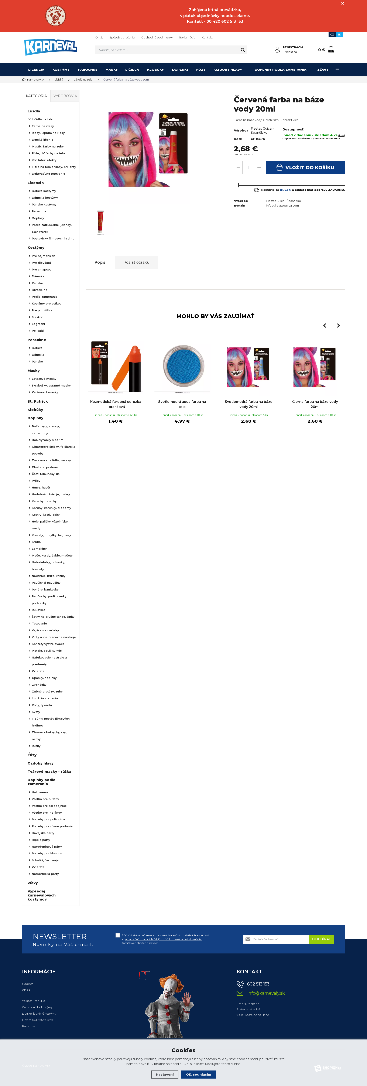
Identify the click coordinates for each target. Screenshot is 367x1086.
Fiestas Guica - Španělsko (262, 130)
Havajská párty (43, 833)
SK (339, 34)
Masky (112, 70)
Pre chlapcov (41, 269)
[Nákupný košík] (331, 49)
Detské (37, 348)
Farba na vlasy (43, 126)
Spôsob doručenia (122, 37)
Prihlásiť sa (290, 52)
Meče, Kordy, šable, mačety (52, 555)
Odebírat (321, 939)
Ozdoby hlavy (228, 70)
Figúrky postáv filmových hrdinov (51, 722)
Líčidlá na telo (42, 119)
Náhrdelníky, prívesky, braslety (48, 566)
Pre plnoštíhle (42, 310)
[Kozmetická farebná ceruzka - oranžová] (115, 367)
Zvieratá (38, 671)
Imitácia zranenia (45, 698)
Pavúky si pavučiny (46, 582)
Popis (100, 262)
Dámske (38, 276)
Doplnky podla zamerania (280, 70)
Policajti (38, 330)
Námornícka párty (45, 873)
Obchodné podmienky (157, 37)
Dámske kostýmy (45, 197)
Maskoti (38, 317)
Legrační (38, 324)
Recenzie (28, 1026)
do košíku (309, 167)
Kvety (36, 712)
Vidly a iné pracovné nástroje (54, 637)
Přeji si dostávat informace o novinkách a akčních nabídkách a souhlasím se (166, 939)
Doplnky (180, 70)
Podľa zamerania (45, 296)
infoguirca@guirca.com (282, 205)
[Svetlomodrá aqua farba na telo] (182, 367)
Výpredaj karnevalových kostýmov (42, 895)
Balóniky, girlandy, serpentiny (46, 430)
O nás (99, 37)
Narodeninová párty (47, 846)
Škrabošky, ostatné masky (51, 385)
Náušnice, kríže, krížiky (48, 576)
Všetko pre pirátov (45, 799)
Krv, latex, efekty (44, 160)
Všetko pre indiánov (47, 812)
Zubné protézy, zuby (47, 691)
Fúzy (201, 70)
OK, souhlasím (198, 1074)
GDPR (26, 990)
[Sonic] (55, 16)
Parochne (87, 70)
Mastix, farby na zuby (48, 146)
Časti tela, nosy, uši (46, 474)
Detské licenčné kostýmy (39, 1013)
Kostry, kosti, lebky (46, 514)
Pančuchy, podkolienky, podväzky (49, 600)
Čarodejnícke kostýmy (37, 1007)
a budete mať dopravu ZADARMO (318, 189)
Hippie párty (41, 839)
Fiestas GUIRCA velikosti (38, 1020)
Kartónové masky (45, 392)
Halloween (40, 792)
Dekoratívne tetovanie (48, 173)
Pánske (37, 283)
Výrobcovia (65, 96)
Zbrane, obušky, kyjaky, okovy (49, 736)
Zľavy (323, 70)
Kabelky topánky (44, 501)
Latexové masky (44, 378)
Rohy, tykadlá (42, 705)
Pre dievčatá (41, 262)
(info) (341, 135)
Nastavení (165, 1074)
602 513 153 (258, 984)
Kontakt (207, 37)
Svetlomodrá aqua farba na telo (182, 404)
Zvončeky (39, 684)
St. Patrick (38, 401)
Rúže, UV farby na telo (48, 153)
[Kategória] (337, 69)
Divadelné (39, 290)
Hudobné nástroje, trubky (51, 494)
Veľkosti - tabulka (33, 1000)
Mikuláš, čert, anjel (45, 860)
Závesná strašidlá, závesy (51, 460)
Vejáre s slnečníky (45, 630)
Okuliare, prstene (45, 467)
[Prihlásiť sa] (277, 50)
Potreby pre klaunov (47, 853)
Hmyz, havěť (41, 487)
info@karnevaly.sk (266, 993)
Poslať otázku (136, 262)
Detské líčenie (42, 139)
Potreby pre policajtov (48, 819)
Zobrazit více (290, 120)
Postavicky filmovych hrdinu (53, 238)
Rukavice (38, 610)
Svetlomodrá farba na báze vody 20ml (248, 404)
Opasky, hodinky (44, 678)
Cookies (27, 983)
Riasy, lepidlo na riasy (48, 133)
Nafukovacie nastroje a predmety (49, 661)
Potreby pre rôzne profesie (52, 826)
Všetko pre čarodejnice (49, 805)
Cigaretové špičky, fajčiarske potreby (53, 450)
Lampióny (39, 548)
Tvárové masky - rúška (49, 772)
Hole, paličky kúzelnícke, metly (50, 525)
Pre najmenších (43, 256)
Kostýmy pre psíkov (46, 303)
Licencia (36, 70)
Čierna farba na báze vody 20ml (315, 404)
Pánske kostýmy (44, 204)
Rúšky (36, 746)
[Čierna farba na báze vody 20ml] (315, 367)
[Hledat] (242, 49)
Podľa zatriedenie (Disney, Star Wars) (52, 228)
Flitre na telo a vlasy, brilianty (54, 166)
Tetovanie (39, 623)
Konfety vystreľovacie (48, 644)
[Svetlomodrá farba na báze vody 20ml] (248, 367)
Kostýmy (61, 70)
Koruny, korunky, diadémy (51, 508)
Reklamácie (187, 37)
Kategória (36, 96)
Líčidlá (132, 70)
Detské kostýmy (44, 191)
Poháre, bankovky (45, 589)
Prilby (36, 480)
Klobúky (155, 70)
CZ (332, 34)
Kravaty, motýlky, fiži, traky (51, 535)
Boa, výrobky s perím (48, 440)
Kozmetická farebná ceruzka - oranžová (115, 404)
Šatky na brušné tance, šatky (53, 616)
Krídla (36, 542)
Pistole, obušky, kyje (47, 650)
